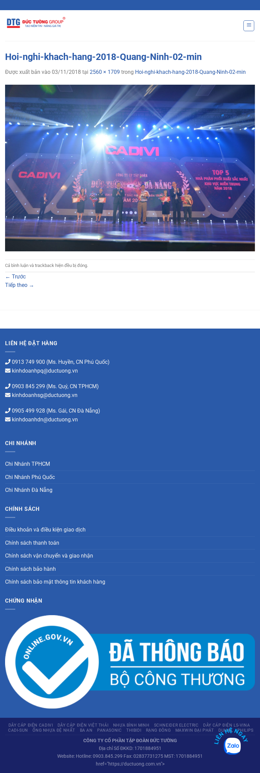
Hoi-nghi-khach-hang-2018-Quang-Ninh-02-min (190, 72)
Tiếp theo (19, 285)
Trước (15, 276)
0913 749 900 (28, 362)
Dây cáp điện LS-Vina (226, 725)
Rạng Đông (158, 730)
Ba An (86, 730)
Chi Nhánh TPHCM (27, 464)
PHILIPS (245, 730)
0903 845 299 (28, 386)
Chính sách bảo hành (30, 569)
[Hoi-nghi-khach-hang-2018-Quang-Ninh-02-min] (130, 167)
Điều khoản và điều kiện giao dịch (45, 529)
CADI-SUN (18, 730)
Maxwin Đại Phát (194, 730)
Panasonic (109, 730)
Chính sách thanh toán (32, 543)
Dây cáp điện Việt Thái (83, 725)
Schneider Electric (176, 725)
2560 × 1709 (105, 72)
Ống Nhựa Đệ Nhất (53, 730)
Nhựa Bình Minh (131, 725)
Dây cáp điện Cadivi (30, 725)
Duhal (225, 730)
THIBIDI (133, 730)
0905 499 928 (28, 411)
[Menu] (248, 25)
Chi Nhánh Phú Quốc (30, 477)
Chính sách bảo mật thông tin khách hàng (55, 582)
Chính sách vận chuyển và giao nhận (49, 555)
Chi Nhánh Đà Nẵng (28, 490)
